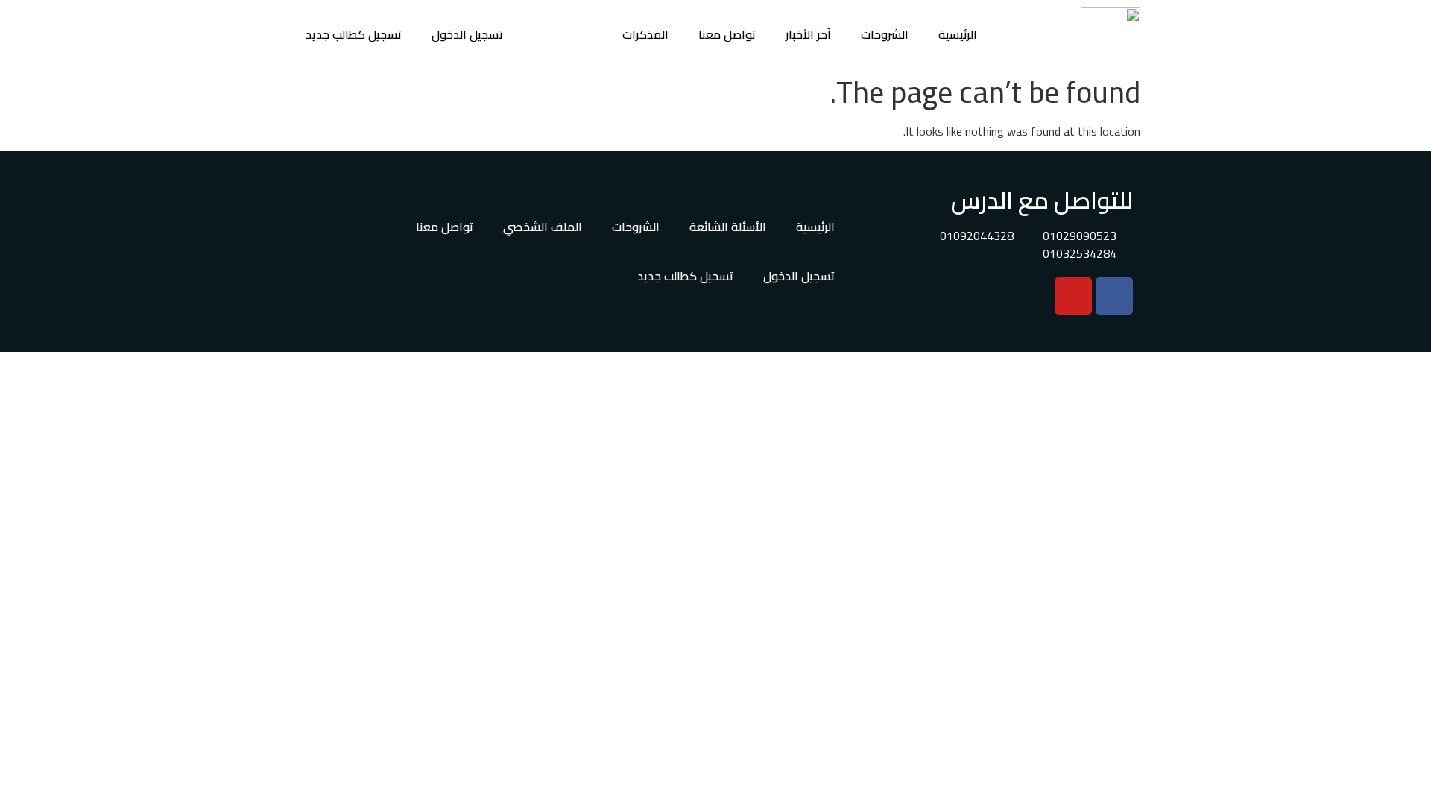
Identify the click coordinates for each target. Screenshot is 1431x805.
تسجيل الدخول (467, 34)
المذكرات (645, 34)
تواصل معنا (727, 34)
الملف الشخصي (542, 226)
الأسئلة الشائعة (727, 226)
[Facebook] (1114, 296)
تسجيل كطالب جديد (354, 34)
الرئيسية (957, 34)
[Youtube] (1073, 296)
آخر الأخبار (808, 34)
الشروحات (885, 34)
